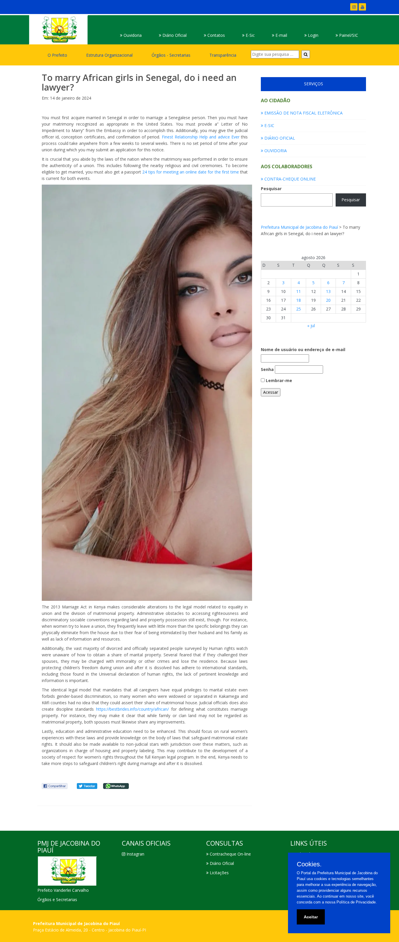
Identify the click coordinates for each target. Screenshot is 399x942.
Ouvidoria (132, 35)
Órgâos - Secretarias (171, 55)
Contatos (215, 35)
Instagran (134, 854)
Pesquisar (271, 188)
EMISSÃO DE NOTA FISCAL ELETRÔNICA (303, 113)
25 (298, 309)
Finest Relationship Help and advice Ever (201, 137)
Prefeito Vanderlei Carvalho (63, 890)
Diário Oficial (174, 35)
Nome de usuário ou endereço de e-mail (303, 349)
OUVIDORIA (275, 150)
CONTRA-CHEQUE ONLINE (289, 179)
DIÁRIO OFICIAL (279, 138)
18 (298, 300)
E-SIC (268, 125)
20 (328, 300)
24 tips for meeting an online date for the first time (190, 172)
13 (328, 291)
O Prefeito (57, 55)
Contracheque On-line (230, 854)
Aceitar (311, 917)
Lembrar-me (278, 380)
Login (312, 35)
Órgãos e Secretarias (57, 899)
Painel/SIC (348, 35)
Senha (267, 369)
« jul (311, 325)
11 (298, 291)
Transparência (222, 55)
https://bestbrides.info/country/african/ (132, 709)
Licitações (219, 872)
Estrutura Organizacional (109, 55)
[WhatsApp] (116, 785)
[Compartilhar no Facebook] (54, 785)
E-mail (280, 35)
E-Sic (249, 35)
